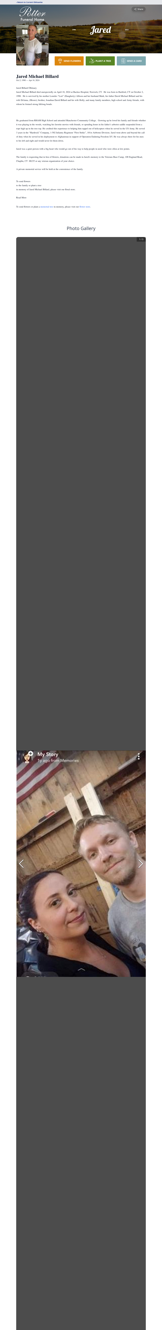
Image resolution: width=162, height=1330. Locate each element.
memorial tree (46, 206)
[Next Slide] (141, 864)
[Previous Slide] (21, 864)
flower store (84, 206)
